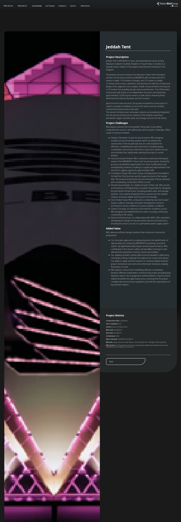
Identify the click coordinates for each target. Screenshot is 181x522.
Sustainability (37, 6)
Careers (73, 6)
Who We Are (8, 6)
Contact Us (62, 6)
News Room (85, 6)
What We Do (22, 6)
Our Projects (50, 6)
